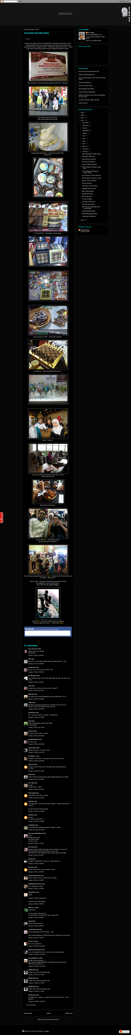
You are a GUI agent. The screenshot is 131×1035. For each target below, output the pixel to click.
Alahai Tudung (83, 103)
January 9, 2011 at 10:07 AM (36, 709)
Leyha (30, 859)
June (83, 138)
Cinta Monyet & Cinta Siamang (91, 175)
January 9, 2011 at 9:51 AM (36, 690)
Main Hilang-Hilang (88, 191)
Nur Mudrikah (32, 675)
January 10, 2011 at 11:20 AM (36, 946)
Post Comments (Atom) (52, 1019)
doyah (30, 702)
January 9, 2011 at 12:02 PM (36, 811)
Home (49, 1013)
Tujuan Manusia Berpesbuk (87, 92)
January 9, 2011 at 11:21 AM (36, 771)
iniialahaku (31, 825)
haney (30, 921)
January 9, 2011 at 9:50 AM (36, 672)
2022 (82, 112)
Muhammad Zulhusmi (34, 949)
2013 (82, 115)
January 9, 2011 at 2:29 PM (36, 872)
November (85, 125)
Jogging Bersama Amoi (89, 188)
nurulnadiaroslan (33, 929)
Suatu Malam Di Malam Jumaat (91, 178)
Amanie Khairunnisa (34, 875)
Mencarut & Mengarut (88, 161)
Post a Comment (31, 1005)
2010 (82, 220)
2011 (82, 120)
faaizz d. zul (31, 907)
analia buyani (32, 747)
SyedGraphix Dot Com (35, 884)
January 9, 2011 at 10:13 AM (36, 717)
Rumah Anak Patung (88, 204)
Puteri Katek (31, 793)
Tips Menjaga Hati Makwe (86, 89)
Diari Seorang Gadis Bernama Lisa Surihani (91, 207)
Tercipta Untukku (87, 199)
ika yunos (31, 867)
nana (29, 685)
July (83, 136)
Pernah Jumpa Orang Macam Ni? (89, 71)
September (85, 130)
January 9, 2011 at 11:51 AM (36, 789)
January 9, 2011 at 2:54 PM (36, 880)
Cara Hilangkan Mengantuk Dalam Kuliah (90, 172)
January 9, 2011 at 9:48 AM (36, 663)
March (84, 146)
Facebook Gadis (85, 231)
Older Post (69, 1013)
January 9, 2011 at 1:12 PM (36, 843)
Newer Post (28, 1013)
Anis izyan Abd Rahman (35, 833)
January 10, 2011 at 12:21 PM (36, 966)
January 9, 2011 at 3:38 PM (36, 904)
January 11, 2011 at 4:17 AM (36, 974)
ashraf (30, 774)
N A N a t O (31, 941)
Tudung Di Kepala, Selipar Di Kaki (89, 100)
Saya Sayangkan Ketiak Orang (91, 154)
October (84, 128)
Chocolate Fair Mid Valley (36, 33)
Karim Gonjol (85, 230)
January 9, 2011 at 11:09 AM (36, 761)
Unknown (31, 764)
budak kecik (31, 667)
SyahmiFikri (31, 892)
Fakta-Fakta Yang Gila (89, 159)
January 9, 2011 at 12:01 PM (36, 797)
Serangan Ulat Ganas (88, 201)
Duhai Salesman (87, 196)
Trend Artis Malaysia (85, 82)
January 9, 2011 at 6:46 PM (36, 926)
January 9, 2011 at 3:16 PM (36, 888)
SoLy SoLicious (33, 649)
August (84, 133)
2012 (82, 118)
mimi (29, 721)
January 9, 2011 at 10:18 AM (36, 735)
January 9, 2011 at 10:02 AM (36, 699)
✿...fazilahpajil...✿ (33, 958)
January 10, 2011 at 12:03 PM (36, 954)
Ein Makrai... (32, 756)
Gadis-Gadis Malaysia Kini (87, 74)
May (83, 141)
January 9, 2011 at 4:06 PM (36, 917)
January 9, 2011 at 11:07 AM (36, 752)
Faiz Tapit (31, 783)
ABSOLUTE (31, 970)
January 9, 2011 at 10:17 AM (36, 727)
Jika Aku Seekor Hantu (85, 85)
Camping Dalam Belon (89, 211)
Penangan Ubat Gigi (88, 156)
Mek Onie (31, 694)
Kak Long (31, 847)
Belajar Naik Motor (87, 193)
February (85, 149)
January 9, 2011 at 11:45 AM (36, 779)
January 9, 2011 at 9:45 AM (36, 655)
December (85, 122)
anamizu (30, 731)
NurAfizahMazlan (33, 739)
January (84, 151)
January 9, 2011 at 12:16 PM (36, 821)
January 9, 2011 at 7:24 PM (36, 937)
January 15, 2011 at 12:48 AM (36, 1001)
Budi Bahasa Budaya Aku (89, 213)
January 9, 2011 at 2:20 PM (36, 863)
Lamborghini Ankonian (89, 216)
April (83, 143)
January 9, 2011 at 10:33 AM (36, 744)
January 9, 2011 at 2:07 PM (36, 855)
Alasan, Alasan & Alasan (89, 180)
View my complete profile (93, 40)
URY (29, 659)
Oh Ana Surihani (87, 183)
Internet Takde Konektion (89, 164)
